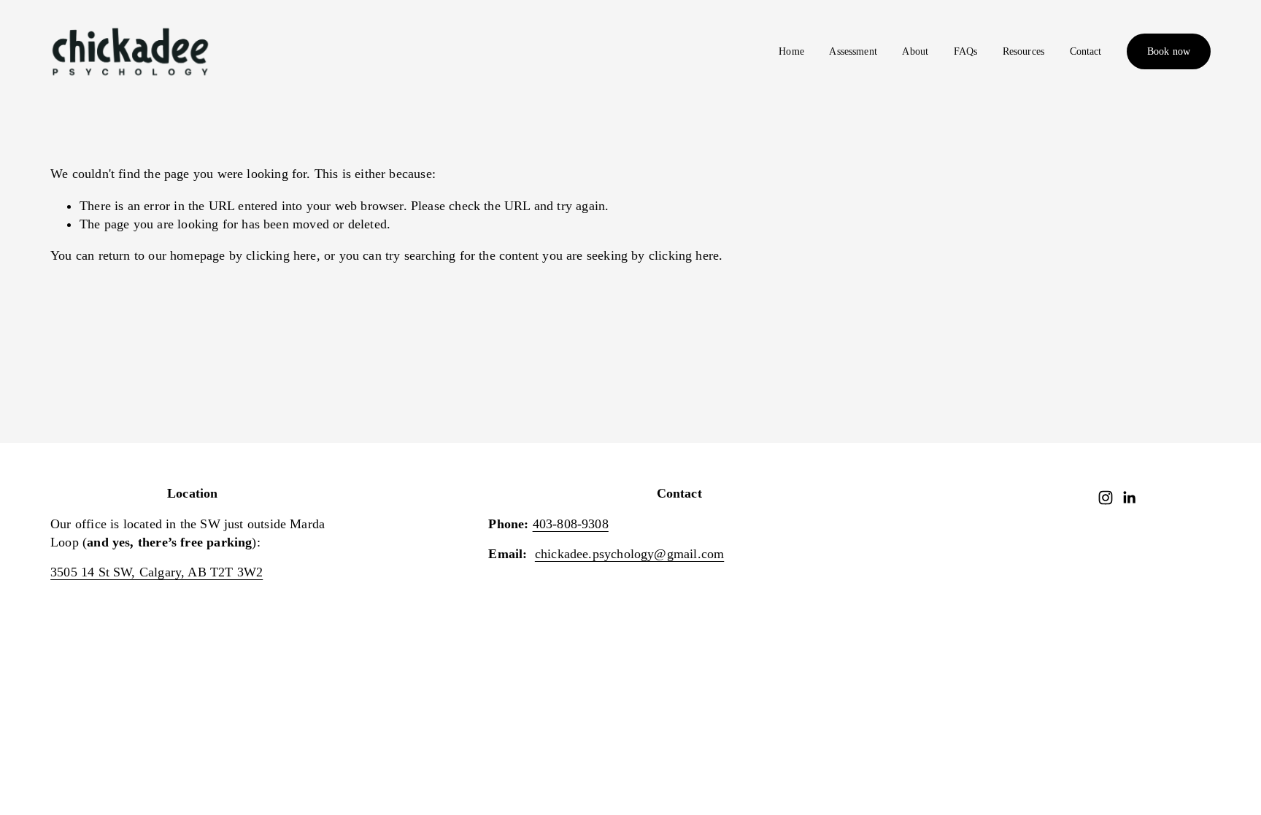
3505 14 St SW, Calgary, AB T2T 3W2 (156, 572)
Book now (1168, 51)
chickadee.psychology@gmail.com (629, 553)
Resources (1023, 51)
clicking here (281, 255)
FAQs (966, 51)
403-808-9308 (571, 524)
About (915, 51)
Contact (1086, 51)
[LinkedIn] (1129, 497)
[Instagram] (1105, 497)
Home (791, 51)
